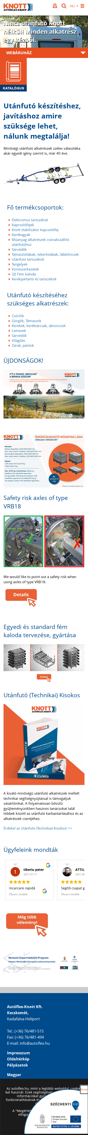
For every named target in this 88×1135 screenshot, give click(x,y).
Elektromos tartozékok (30, 219)
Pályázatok (17, 1065)
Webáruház (19, 52)
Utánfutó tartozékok (28, 259)
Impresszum (18, 1052)
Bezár (84, 1089)
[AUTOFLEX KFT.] (18, 7)
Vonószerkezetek (25, 269)
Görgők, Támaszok (26, 320)
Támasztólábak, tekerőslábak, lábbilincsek (45, 254)
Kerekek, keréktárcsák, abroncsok (39, 325)
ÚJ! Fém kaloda (24, 274)
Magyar (14, 1074)
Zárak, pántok (23, 345)
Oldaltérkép (18, 1059)
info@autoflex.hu (35, 1043)
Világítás (18, 340)
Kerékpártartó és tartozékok (34, 279)
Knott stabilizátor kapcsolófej (35, 229)
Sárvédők (19, 249)
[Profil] (55, 6)
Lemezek (19, 330)
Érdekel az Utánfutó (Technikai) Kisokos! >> (38, 828)
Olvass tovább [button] (18, 894)
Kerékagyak (21, 234)
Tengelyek (19, 264)
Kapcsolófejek (23, 224)
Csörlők (18, 315)
